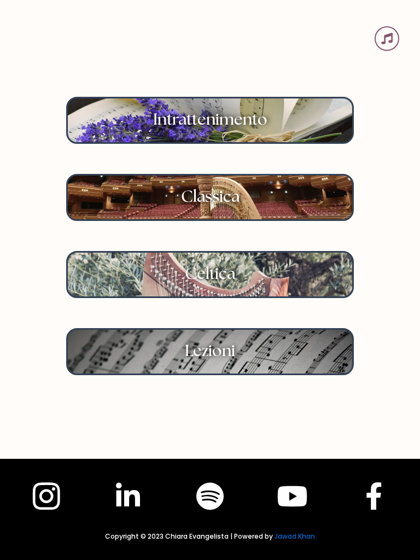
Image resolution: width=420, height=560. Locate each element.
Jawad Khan (295, 536)
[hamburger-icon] (387, 38)
